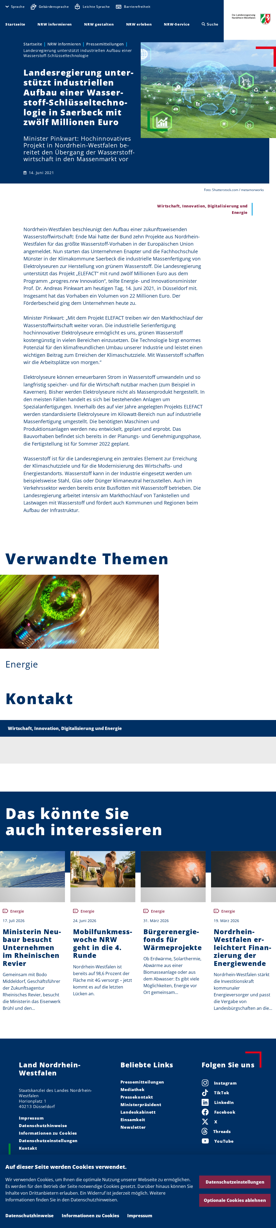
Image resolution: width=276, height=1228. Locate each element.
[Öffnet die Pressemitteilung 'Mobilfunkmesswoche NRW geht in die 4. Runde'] (102, 869)
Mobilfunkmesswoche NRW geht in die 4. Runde (102, 943)
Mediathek (132, 1089)
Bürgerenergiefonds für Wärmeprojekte (172, 939)
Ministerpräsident (140, 1104)
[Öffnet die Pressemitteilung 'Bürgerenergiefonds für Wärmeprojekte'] (173, 869)
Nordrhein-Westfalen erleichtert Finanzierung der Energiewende (242, 947)
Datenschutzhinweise (29, 1216)
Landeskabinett (138, 1112)
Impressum (139, 1216)
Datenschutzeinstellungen (235, 1182)
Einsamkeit (132, 1119)
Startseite (32, 44)
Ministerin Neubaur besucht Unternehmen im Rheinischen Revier (32, 947)
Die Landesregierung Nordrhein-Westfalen (251, 19)
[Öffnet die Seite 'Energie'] (79, 611)
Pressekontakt (136, 1097)
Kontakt (28, 1148)
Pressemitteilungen (105, 44)
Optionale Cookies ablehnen (235, 1200)
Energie (21, 664)
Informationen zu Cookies (90, 1216)
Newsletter (133, 1127)
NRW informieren (64, 44)
